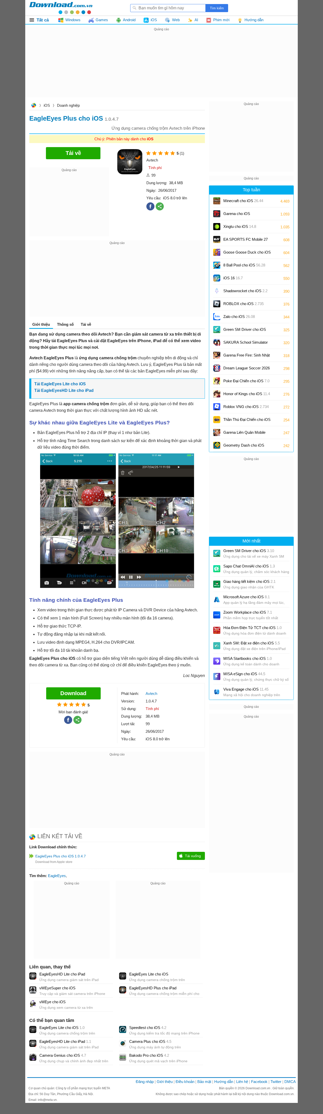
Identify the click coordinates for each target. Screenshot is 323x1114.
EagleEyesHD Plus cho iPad (152, 988)
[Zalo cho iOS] (216, 316)
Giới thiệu (165, 1081)
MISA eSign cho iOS (244, 674)
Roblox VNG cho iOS (246, 406)
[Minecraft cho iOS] (216, 200)
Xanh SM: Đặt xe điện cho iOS (251, 643)
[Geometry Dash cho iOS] (216, 445)
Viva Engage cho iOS (245, 689)
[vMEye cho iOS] (32, 1003)
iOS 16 (233, 278)
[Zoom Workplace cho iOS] (216, 614)
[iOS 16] (216, 278)
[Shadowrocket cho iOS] (216, 290)
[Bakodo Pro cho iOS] (122, 1057)
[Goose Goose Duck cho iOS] (216, 252)
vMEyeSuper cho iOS (57, 988)
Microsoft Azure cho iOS (246, 597)
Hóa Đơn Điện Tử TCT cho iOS (252, 628)
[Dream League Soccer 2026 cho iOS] (216, 368)
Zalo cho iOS (239, 316)
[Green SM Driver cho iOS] (216, 329)
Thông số (65, 324)
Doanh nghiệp (68, 105)
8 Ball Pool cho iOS (244, 265)
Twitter (276, 1081)
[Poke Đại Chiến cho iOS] (216, 381)
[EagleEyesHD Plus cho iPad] (122, 989)
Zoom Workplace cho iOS (247, 612)
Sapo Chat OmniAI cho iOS (249, 566)
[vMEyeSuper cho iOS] (32, 989)
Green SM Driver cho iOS (244, 331)
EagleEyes (57, 876)
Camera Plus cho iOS (150, 1041)
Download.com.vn (34, 106)
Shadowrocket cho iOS (245, 291)
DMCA (290, 1081)
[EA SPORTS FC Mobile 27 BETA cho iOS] (216, 239)
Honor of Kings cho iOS (246, 394)
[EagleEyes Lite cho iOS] (122, 976)
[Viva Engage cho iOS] (216, 691)
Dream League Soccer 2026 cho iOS (246, 370)
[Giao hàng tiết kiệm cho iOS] (216, 584)
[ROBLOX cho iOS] (216, 303)
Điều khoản (185, 1081)
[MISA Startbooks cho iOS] (216, 661)
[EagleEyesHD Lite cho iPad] (32, 976)
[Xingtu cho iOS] (216, 226)
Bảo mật (204, 1081)
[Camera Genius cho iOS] (32, 1057)
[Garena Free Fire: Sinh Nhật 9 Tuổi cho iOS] (216, 355)
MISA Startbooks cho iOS (247, 658)
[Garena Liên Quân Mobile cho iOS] (216, 432)
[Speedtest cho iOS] (122, 1029)
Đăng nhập (145, 1081)
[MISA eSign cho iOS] (216, 676)
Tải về (86, 324)
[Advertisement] (161, 67)
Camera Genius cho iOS (62, 1055)
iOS (47, 105)
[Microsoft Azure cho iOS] (216, 599)
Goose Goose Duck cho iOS (247, 254)
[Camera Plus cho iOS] (122, 1043)
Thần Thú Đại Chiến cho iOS (247, 419)
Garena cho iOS (236, 213)
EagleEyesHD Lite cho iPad (67, 390)
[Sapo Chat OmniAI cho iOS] (216, 568)
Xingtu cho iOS (239, 226)
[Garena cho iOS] (216, 213)
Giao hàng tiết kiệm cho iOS (249, 581)
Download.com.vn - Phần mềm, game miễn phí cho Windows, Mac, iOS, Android (60, 8)
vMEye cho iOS (52, 1002)
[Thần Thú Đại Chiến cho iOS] (216, 419)
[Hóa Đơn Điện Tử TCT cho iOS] (216, 630)
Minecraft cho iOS (243, 201)
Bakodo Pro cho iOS (149, 1055)
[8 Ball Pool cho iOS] (216, 265)
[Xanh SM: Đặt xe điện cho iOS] (216, 645)
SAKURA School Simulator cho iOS (245, 344)
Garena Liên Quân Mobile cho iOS (244, 434)
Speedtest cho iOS (147, 1027)
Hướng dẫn (223, 1081)
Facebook (259, 1081)
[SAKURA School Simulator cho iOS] (216, 342)
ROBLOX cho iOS (243, 304)
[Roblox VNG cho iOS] (216, 406)
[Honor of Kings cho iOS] (216, 393)
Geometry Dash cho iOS (243, 447)
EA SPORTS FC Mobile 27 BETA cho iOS (245, 241)
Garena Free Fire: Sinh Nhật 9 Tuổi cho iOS (246, 357)
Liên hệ (242, 1081)
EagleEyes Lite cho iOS (63, 384)
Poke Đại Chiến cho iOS (246, 381)
